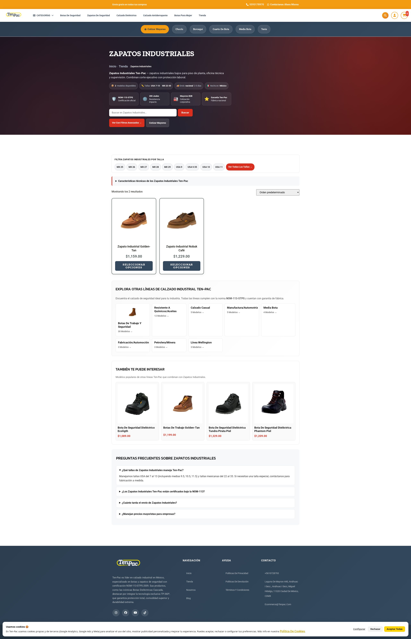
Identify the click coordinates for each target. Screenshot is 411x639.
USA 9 (179, 167)
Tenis (264, 29)
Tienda (123, 66)
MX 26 (132, 167)
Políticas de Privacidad (237, 573)
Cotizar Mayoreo (157, 29)
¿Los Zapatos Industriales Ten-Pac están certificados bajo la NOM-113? (163, 491)
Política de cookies (292, 631)
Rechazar (375, 628)
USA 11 (219, 167)
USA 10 (206, 167)
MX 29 (167, 167)
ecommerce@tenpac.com (278, 604)
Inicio (112, 66)
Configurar (359, 628)
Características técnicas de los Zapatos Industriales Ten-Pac (153, 181)
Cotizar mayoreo (157, 123)
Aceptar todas (394, 628)
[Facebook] (125, 612)
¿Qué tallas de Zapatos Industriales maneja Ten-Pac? (153, 470)
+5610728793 (272, 573)
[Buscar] (385, 15)
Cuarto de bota (221, 29)
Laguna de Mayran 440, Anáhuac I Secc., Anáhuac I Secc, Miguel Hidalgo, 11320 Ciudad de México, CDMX (281, 588)
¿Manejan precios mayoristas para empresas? (148, 513)
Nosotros (191, 590)
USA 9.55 (192, 167)
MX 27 (143, 167)
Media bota (245, 29)
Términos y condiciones (237, 590)
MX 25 (120, 167)
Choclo (179, 29)
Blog (188, 598)
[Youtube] (135, 612)
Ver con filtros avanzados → (127, 122)
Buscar (185, 112)
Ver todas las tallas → (240, 167)
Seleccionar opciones (134, 266)
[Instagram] (116, 612)
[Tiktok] (145, 612)
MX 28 (155, 167)
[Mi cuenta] (394, 15)
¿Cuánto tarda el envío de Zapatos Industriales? (149, 502)
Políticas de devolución (237, 581)
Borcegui (198, 29)
